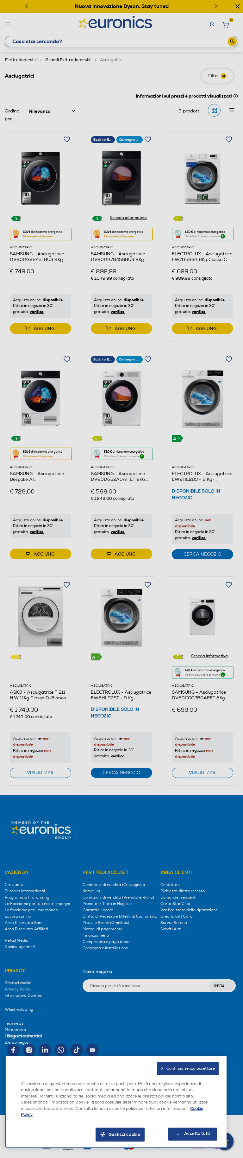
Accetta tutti (197, 1133)
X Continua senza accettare (188, 1068)
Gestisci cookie (124, 1134)
